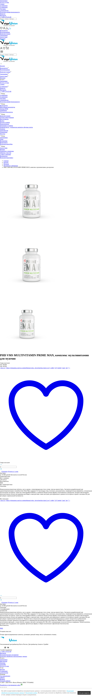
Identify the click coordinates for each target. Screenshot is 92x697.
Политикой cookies (31, 693)
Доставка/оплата (5, 676)
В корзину (5, 471)
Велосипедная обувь (6, 144)
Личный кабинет (5, 681)
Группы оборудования (7, 117)
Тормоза (2, 129)
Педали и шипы (5, 122)
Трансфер (3, 664)
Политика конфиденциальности (10, 12)
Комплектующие (5, 34)
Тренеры (2, 663)
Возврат (2, 679)
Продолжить (84, 693)
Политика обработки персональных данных (13, 656)
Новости (2, 14)
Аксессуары (3, 37)
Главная (6, 161)
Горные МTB (4, 109)
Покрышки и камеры (6, 125)
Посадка (2, 134)
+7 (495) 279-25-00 (5, 17)
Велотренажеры (5, 32)
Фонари (2, 149)
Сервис (2, 4)
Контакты (3, 15)
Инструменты (4, 119)
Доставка (3, 9)
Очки (1, 139)
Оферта (2, 677)
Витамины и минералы (11, 165)
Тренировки (3, 1)
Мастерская (3, 661)
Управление (3, 132)
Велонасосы (3, 156)
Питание (2, 38)
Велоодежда (3, 142)
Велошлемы (3, 141)
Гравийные (3, 110)
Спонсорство (4, 672)
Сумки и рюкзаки (5, 154)
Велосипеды (4, 30)
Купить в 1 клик (13, 471)
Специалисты (4, 10)
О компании (4, 5)
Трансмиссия (4, 130)
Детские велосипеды (6, 112)
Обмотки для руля (5, 153)
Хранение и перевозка (7, 151)
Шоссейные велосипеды (7, 107)
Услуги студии (4, 2)
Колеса (2, 121)
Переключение (4, 124)
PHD (1, 628)
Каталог (2, 66)
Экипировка (4, 35)
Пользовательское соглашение (9, 655)
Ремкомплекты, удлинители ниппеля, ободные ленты (16, 127)
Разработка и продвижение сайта (10, 685)
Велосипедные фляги (6, 157)
